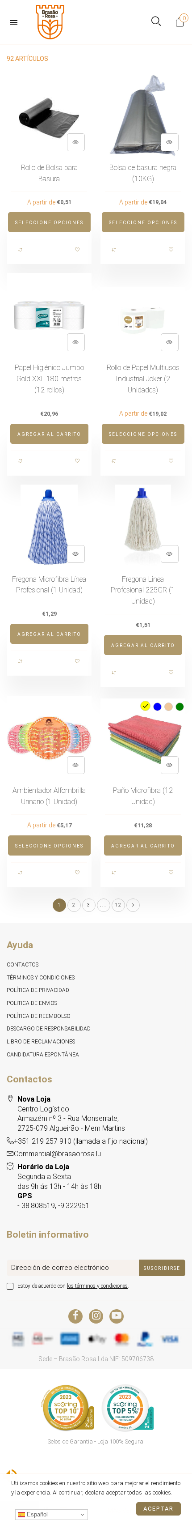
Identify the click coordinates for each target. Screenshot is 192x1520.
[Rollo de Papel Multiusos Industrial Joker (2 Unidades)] (142, 315)
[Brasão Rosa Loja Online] (50, 22)
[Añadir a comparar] (20, 249)
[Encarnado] (168, 707)
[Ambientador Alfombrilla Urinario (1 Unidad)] (49, 738)
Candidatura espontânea (43, 1055)
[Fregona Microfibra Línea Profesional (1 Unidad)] (49, 527)
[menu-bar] (16, 22)
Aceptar (158, 1508)
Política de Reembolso (39, 1016)
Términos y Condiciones (41, 978)
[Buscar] (156, 22)
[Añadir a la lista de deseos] (77, 249)
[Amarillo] (145, 706)
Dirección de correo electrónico (60, 1268)
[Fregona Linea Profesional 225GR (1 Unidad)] (142, 527)
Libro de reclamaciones (41, 1042)
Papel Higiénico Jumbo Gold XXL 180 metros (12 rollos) (49, 378)
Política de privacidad (38, 990)
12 (118, 905)
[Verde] (179, 707)
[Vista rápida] (76, 142)
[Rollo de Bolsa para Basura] (49, 115)
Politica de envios (32, 1003)
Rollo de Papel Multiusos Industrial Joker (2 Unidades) (143, 378)
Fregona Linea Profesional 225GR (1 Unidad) (143, 590)
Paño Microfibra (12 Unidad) (143, 796)
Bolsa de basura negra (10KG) (142, 173)
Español (36, 1514)
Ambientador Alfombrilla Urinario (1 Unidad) (49, 796)
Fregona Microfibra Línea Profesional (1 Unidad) (49, 585)
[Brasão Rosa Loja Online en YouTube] (116, 1316)
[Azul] (157, 707)
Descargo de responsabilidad (49, 1029)
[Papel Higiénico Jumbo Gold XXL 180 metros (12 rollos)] (49, 315)
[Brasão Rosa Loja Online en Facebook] (75, 1316)
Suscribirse (162, 1268)
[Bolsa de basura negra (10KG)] (142, 115)
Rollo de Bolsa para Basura (49, 173)
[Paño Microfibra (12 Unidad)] (142, 738)
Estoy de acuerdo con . (73, 1286)
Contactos (22, 965)
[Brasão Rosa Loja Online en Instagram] (96, 1316)
